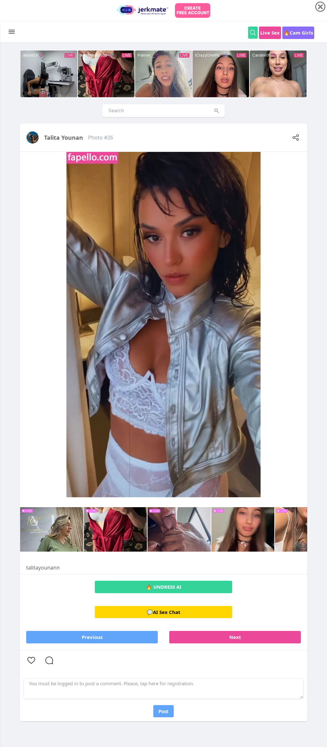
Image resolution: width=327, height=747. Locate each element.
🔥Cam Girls (298, 32)
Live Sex (270, 32)
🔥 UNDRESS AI (163, 587)
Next (235, 637)
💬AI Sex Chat (163, 612)
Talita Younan (63, 137)
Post (163, 711)
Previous (92, 637)
